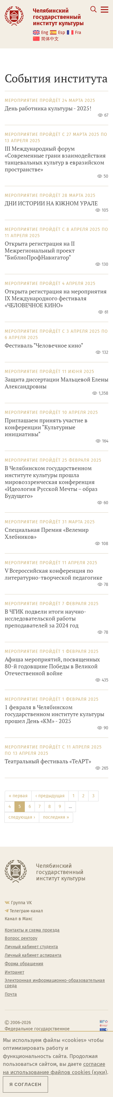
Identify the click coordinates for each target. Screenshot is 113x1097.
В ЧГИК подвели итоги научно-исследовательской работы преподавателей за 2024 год (45, 618)
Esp (61, 32)
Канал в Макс (19, 919)
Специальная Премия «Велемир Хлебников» (47, 533)
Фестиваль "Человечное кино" (44, 345)
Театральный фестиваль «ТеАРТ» (48, 761)
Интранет (14, 972)
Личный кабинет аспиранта (33, 955)
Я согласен (25, 1084)
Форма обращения (24, 963)
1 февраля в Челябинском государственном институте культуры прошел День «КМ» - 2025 (54, 714)
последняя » (56, 817)
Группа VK (21, 902)
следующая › (21, 817)
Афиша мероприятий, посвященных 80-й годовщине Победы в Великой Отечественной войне (52, 666)
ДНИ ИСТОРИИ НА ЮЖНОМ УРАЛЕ (51, 203)
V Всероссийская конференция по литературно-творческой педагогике (53, 574)
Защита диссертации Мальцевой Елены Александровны (56, 383)
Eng (44, 32)
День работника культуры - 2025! (48, 108)
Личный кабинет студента (31, 946)
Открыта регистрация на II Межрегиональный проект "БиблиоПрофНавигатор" (40, 250)
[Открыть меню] (104, 13)
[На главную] (14, 16)
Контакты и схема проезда (32, 930)
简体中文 (50, 39)
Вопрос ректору (21, 938)
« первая (18, 796)
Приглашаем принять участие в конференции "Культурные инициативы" (46, 427)
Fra (78, 32)
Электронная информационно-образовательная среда (55, 983)
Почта (11, 994)
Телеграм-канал (26, 911)
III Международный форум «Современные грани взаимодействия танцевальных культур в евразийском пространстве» (55, 159)
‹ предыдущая (50, 796)
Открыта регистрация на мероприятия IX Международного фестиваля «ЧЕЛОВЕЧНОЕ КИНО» (56, 298)
